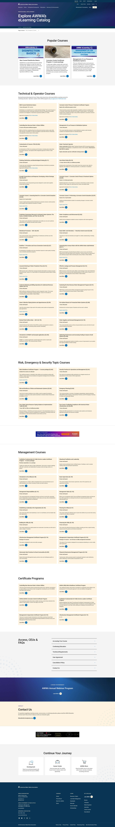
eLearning (19, 27)
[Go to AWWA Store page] (84, 766)
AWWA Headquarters (23, 793)
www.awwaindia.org (22, 815)
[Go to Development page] (30, 766)
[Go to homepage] (28, 787)
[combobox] (32, 30)
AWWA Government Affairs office (27, 802)
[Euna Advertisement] (57, 434)
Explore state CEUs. (23, 206)
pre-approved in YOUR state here (58, 98)
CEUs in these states (33, 115)
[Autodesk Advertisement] (57, 734)
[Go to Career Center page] (57, 766)
